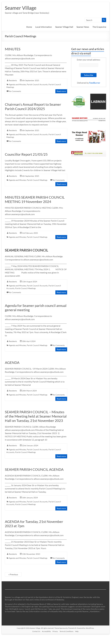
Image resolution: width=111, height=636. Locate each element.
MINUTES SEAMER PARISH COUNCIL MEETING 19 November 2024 (35, 199)
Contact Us (36, 631)
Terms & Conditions (66, 631)
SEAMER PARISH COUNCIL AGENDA (34, 469)
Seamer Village (20, 8)
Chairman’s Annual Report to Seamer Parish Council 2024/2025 (33, 106)
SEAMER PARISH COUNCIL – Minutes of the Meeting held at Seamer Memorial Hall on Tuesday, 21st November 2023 (36, 416)
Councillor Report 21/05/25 (26, 154)
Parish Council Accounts (37, 84)
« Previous (13, 574)
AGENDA (12, 362)
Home (29, 27)
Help (77, 631)
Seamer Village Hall (64, 27)
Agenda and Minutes (17, 84)
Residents (13, 80)
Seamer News (82, 27)
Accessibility (46, 631)
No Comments (15, 91)
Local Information (43, 27)
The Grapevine (99, 27)
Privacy (55, 631)
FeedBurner (94, 82)
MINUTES (12, 49)
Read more (61, 91)
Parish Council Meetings (37, 180)
